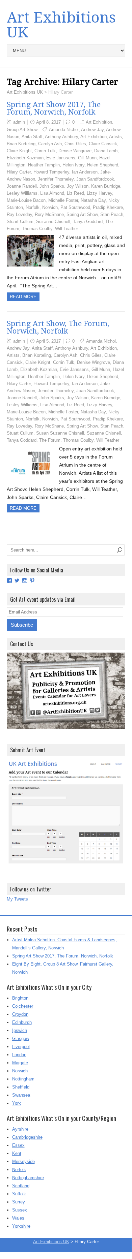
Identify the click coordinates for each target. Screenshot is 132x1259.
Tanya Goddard (88, 221)
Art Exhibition (99, 122)
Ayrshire (20, 1129)
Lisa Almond (52, 193)
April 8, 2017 (48, 122)
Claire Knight (19, 150)
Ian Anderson (85, 172)
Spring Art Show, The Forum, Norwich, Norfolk (58, 327)
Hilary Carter (19, 172)
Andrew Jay (92, 129)
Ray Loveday (19, 214)
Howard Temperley (51, 172)
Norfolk (32, 207)
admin (19, 122)
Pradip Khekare (108, 207)
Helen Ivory (73, 164)
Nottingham (23, 1078)
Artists (115, 136)
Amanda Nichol (64, 129)
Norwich (50, 207)
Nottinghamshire (28, 1177)
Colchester (22, 1006)
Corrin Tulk (45, 150)
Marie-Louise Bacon (26, 200)
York (16, 1103)
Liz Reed (75, 193)
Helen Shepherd (102, 164)
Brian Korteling (21, 143)
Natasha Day (93, 200)
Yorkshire (21, 1226)
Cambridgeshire (27, 1137)
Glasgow (20, 1038)
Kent (16, 1153)
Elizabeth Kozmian (25, 157)
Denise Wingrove (74, 150)
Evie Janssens (60, 157)
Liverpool (21, 1046)
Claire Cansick (103, 143)
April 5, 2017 (48, 341)
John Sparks (51, 186)
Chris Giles (75, 143)
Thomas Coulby (37, 228)
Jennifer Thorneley (56, 179)
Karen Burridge (105, 186)
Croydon (20, 1014)
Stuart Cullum (20, 221)
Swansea (21, 1095)
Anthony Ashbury (61, 136)
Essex (18, 1145)
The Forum (49, 440)
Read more (23, 296)
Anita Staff (32, 136)
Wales (18, 1218)
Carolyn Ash (50, 143)
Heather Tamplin (44, 164)
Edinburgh (22, 1022)
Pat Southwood (75, 207)
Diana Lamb (105, 150)
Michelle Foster (63, 200)
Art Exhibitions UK (61, 25)
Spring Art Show (82, 214)
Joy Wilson (77, 186)
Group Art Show (22, 129)
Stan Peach (111, 214)
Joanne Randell (22, 186)
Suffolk (19, 1193)
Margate (20, 1062)
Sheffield (20, 1087)
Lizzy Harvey (99, 193)
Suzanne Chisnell (53, 221)
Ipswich (19, 1030)
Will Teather (66, 228)
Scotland (20, 1185)
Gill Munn (87, 157)
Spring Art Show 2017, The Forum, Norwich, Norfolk (54, 108)
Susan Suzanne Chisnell (60, 433)
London (19, 1054)
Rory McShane (49, 214)
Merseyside (23, 1161)
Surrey (18, 1201)
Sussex (19, 1210)
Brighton (20, 998)
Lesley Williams (22, 193)
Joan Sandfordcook (95, 179)
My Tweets (17, 899)
